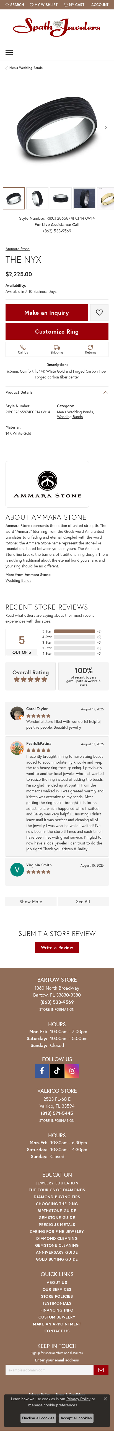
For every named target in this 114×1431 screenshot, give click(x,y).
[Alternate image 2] (37, 198)
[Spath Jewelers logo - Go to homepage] (57, 27)
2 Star (47, 648)
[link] (99, 4)
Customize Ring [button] (57, 331)
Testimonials (57, 1303)
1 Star (47, 653)
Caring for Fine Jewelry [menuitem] (57, 1231)
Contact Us (57, 1330)
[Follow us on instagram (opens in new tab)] (72, 1071)
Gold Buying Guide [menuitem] (57, 1259)
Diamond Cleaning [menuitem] (57, 1238)
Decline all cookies (38, 1418)
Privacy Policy (78, 1399)
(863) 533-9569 (57, 231)
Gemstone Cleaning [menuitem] (57, 1245)
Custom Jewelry (56, 1317)
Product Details (19, 392)
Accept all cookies (76, 1418)
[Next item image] (105, 127)
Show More (31, 901)
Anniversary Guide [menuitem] (57, 1252)
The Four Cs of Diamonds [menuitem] (57, 1189)
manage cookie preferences (52, 1405)
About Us (57, 1282)
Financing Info (57, 1310)
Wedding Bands (70, 416)
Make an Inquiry (46, 312)
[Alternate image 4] (84, 198)
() (99, 631)
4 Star (47, 637)
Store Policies (57, 1296)
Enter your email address (57, 1360)
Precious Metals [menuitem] (57, 1224)
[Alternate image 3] (61, 198)
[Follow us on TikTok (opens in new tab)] (57, 1071)
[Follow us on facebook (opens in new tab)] (42, 1071)
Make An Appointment (57, 1324)
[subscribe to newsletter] (101, 1370)
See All (83, 901)
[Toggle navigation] (9, 52)
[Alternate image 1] (14, 198)
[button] (15, 4)
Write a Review (57, 947)
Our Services (57, 1289)
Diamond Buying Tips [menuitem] (57, 1196)
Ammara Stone (18, 249)
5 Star (47, 631)
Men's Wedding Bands (26, 68)
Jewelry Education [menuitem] (57, 1183)
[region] (57, 127)
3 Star (47, 642)
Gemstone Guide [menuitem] (57, 1217)
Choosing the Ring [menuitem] (57, 1203)
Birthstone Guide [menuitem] (57, 1210)
